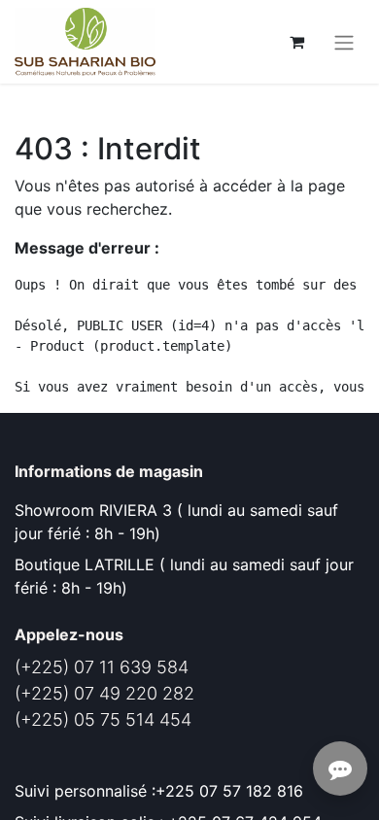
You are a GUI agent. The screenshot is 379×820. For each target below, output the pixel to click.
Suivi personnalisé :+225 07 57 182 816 (161, 791)
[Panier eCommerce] (296, 41)
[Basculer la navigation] (344, 41)
